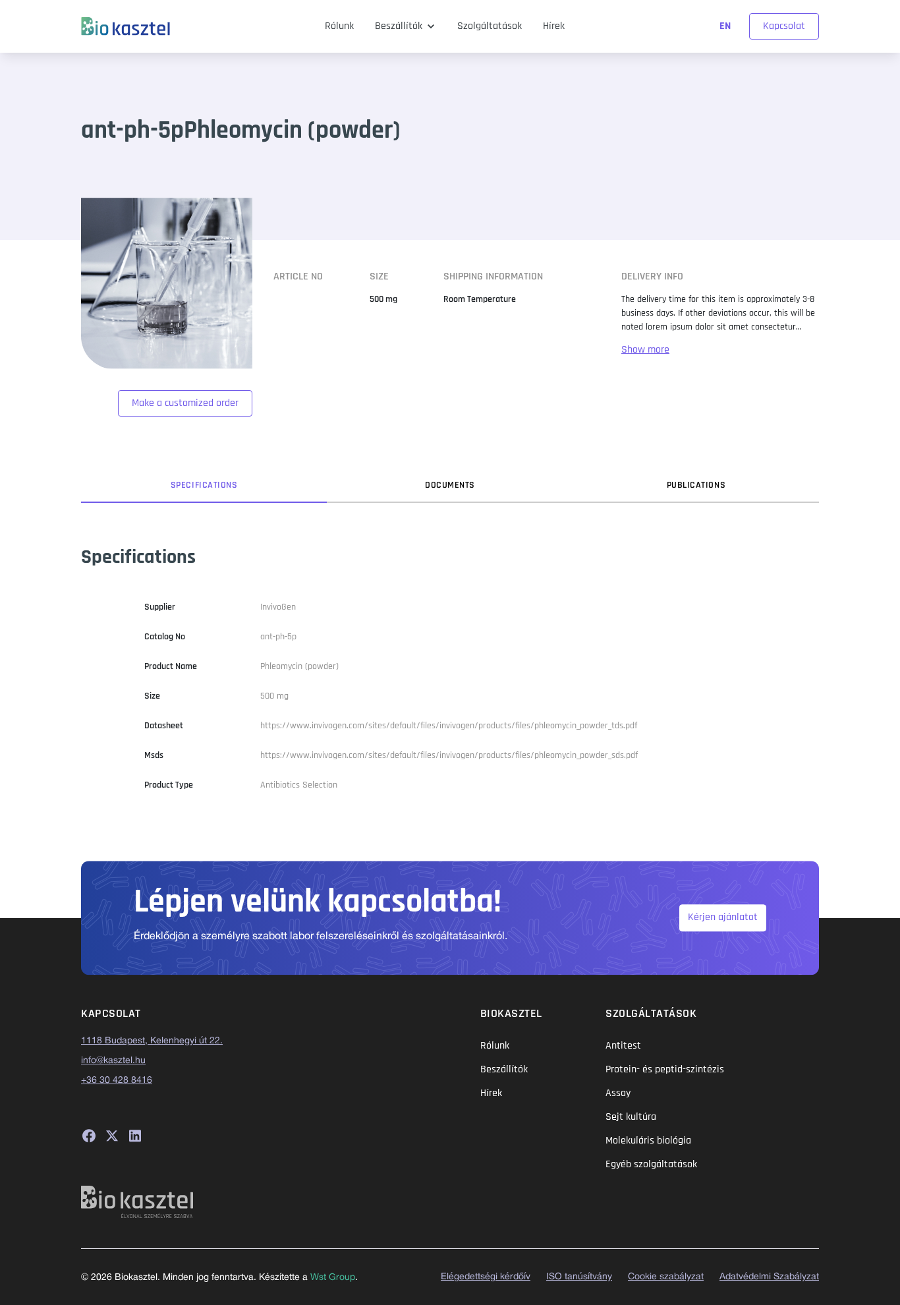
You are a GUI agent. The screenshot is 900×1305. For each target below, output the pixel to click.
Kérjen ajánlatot (723, 918)
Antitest (623, 1046)
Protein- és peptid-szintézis (664, 1069)
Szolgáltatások (489, 26)
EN (726, 26)
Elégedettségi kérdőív (485, 1277)
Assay (618, 1093)
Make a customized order (185, 403)
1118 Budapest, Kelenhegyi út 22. (152, 1041)
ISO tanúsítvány (579, 1277)
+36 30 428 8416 (116, 1080)
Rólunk (339, 26)
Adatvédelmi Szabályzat (769, 1277)
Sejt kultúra (630, 1117)
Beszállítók (398, 26)
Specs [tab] (204, 485)
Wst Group (332, 1277)
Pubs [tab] (696, 485)
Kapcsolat (784, 26)
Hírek (554, 26)
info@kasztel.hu (113, 1061)
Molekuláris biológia (648, 1140)
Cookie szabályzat (666, 1277)
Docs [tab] (450, 485)
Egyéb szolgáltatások (651, 1164)
